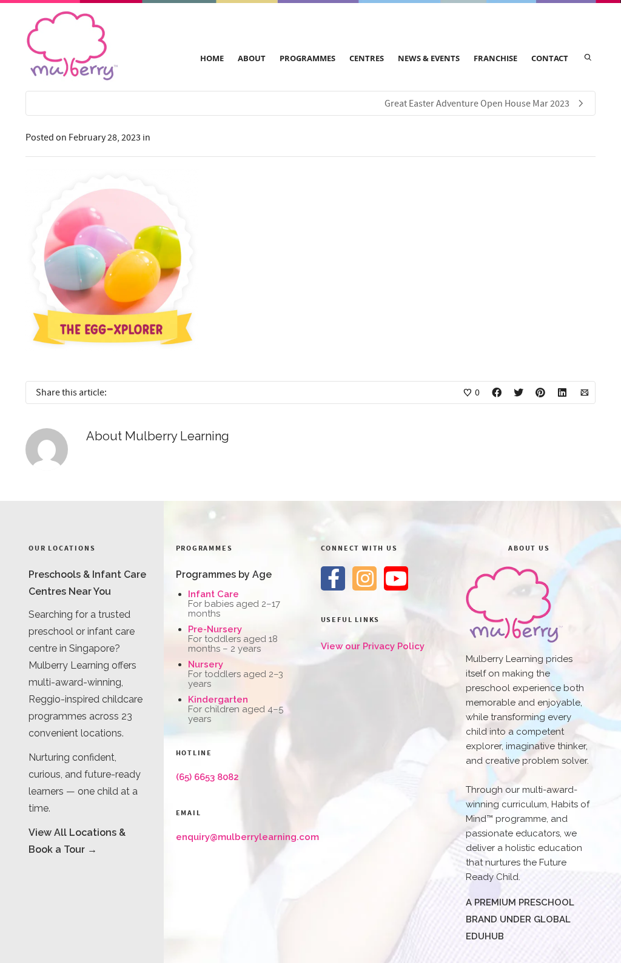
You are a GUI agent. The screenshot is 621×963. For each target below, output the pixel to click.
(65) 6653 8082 (207, 777)
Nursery (205, 664)
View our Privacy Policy (373, 646)
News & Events (429, 58)
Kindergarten (218, 699)
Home (212, 58)
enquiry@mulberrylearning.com (247, 837)
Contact (549, 58)
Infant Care (213, 594)
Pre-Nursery (215, 629)
